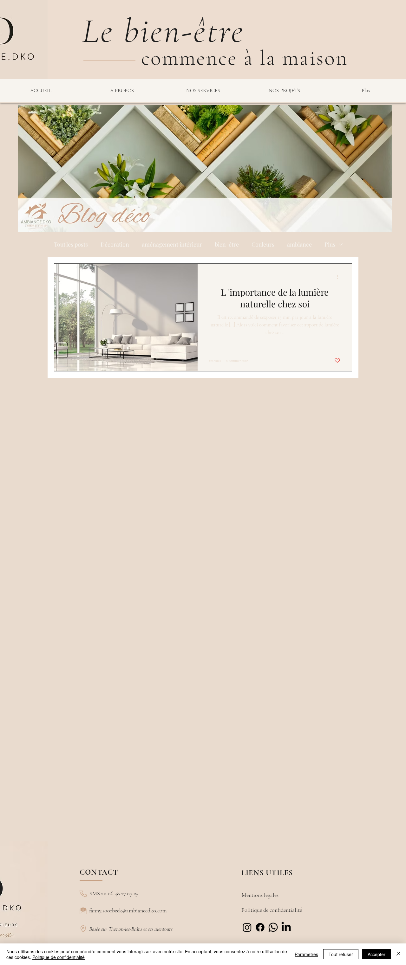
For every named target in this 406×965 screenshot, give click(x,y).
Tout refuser (341, 954)
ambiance (299, 244)
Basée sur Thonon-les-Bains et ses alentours (131, 928)
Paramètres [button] (306, 954)
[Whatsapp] (273, 927)
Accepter (376, 954)
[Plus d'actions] (339, 276)
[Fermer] (398, 954)
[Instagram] (247, 927)
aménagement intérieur (172, 244)
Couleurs (263, 244)
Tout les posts (71, 244)
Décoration (115, 244)
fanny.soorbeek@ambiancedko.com (128, 910)
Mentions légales (260, 894)
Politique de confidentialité (271, 909)
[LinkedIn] (286, 927)
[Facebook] (260, 927)
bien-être (227, 244)
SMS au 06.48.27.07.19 (113, 893)
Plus (329, 244)
